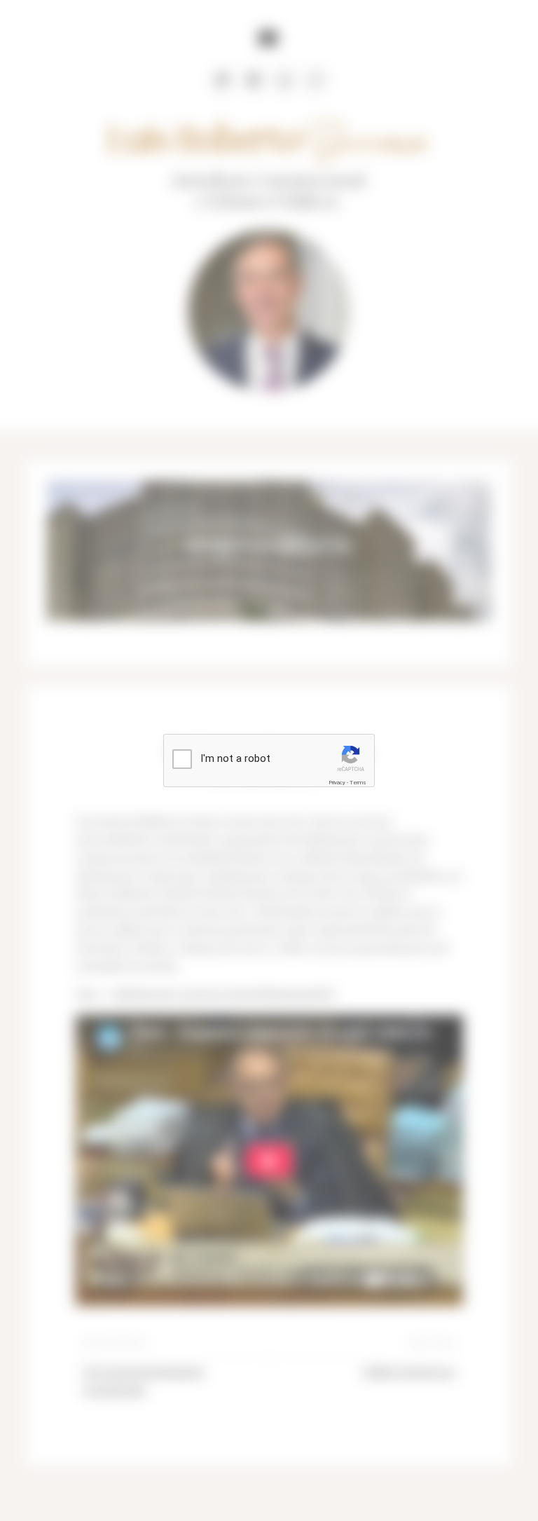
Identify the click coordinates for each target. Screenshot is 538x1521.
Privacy (337, 782)
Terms (358, 782)
